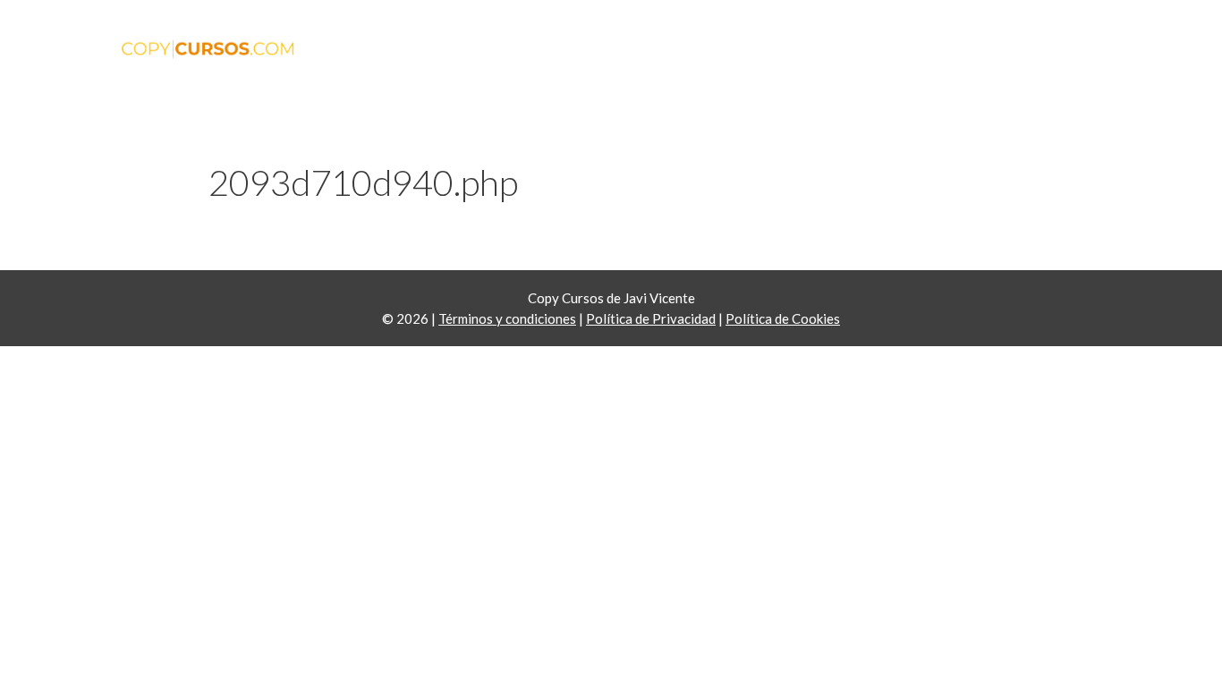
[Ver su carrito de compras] (1080, 62)
